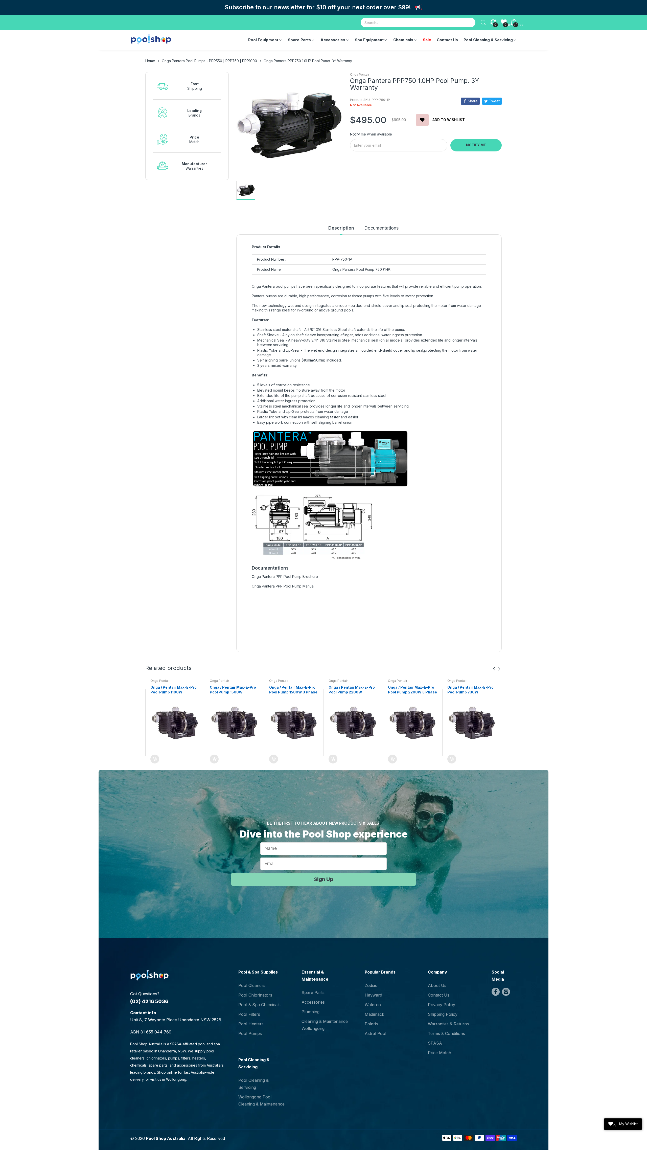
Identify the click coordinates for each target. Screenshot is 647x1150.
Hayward (373, 995)
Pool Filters (249, 1014)
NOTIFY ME (476, 145)
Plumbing (310, 1011)
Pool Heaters (251, 1023)
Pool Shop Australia (166, 1138)
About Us (437, 985)
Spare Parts (313, 992)
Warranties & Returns (448, 1023)
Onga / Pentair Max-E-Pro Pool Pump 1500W (233, 689)
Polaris (371, 1023)
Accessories (313, 1002)
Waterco (373, 1004)
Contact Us (438, 995)
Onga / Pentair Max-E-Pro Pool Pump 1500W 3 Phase (293, 689)
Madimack (374, 1014)
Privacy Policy (441, 1004)
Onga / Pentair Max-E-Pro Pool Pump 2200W (352, 689)
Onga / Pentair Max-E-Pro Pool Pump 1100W (173, 689)
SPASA (435, 1043)
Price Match (439, 1052)
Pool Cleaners (251, 985)
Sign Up (323, 879)
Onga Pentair (359, 74)
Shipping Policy (442, 1014)
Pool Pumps (250, 1033)
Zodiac (371, 985)
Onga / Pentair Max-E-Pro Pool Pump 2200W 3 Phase (412, 689)
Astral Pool (375, 1033)
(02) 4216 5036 (149, 1001)
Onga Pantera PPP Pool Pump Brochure (285, 576)
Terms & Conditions (446, 1033)
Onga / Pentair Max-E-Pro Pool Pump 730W (470, 689)
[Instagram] (506, 992)
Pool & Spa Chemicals (259, 1004)
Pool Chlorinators (255, 995)
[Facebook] (496, 992)
